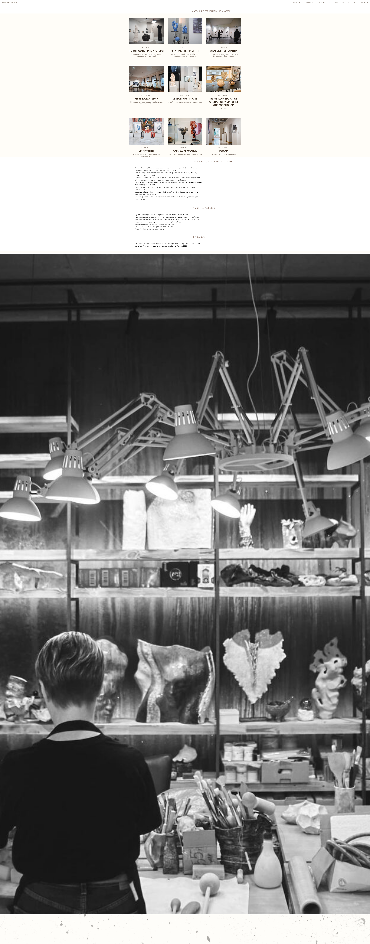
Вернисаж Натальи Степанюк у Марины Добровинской (223, 102)
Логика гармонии (185, 151)
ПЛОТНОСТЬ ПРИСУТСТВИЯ (146, 50)
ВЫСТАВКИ (339, 2)
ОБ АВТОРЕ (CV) (324, 2)
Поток (223, 151)
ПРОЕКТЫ (296, 2)
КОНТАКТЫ (364, 2)
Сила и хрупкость (185, 98)
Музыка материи (146, 98)
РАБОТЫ (309, 2)
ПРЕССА (351, 2)
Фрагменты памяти (185, 50)
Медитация (146, 151)
